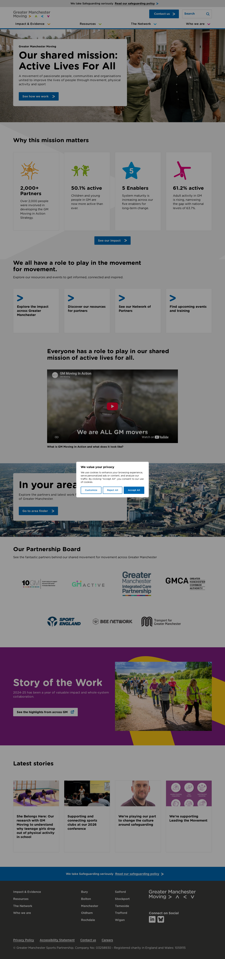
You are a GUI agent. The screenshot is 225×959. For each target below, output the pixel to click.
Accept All (134, 490)
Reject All (112, 490)
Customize (91, 490)
